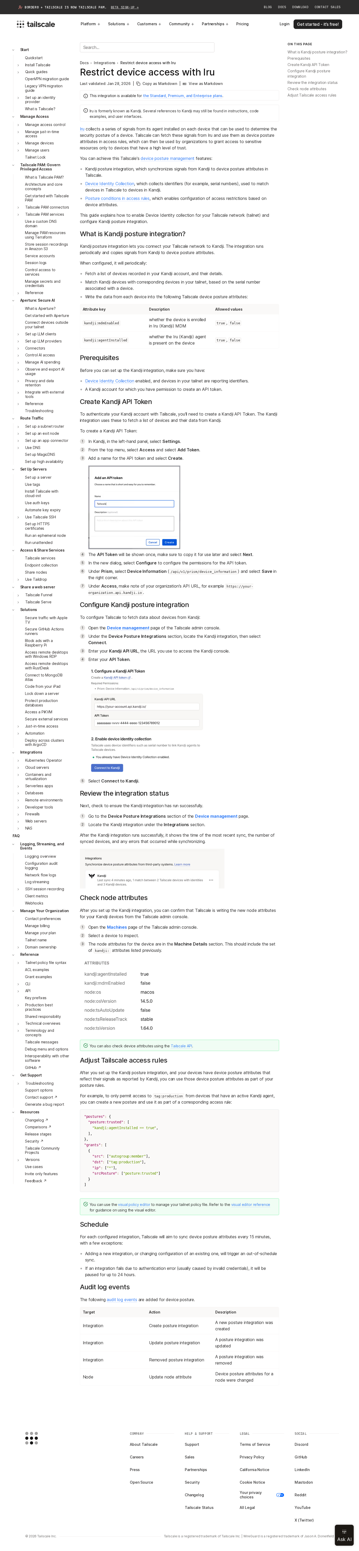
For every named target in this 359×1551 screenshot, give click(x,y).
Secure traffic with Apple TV (46, 619)
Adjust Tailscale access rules (312, 95)
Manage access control (45, 124)
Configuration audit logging (41, 865)
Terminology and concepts (39, 1032)
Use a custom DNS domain (41, 223)
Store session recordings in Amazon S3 (46, 246)
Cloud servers (37, 767)
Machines (117, 927)
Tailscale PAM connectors (47, 207)
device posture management (167, 158)
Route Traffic (31, 418)
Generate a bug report (44, 1104)
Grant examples (38, 976)
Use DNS (32, 447)
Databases (34, 793)
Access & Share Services (42, 550)
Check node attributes (307, 89)
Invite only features (41, 1173)
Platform (88, 24)
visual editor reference (250, 1204)
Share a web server (37, 587)
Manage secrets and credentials (42, 283)
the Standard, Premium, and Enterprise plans (182, 95)
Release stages (38, 1134)
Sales (189, 1457)
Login (284, 24)
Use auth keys (37, 503)
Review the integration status (313, 82)
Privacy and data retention (39, 382)
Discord (301, 1444)
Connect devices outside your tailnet (46, 324)
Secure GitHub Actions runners (44, 631)
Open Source (141, 1482)
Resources (30, 1112)
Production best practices (39, 1007)
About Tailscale (144, 1444)
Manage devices (39, 143)
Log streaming (37, 882)
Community (179, 24)
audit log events (122, 1299)
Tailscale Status (199, 1507)
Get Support (31, 1075)
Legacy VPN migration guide (44, 88)
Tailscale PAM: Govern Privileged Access (40, 167)
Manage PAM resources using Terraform (45, 235)
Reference (34, 293)
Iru (82, 129)
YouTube (303, 1507)
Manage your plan (40, 933)
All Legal (247, 1507)
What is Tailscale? (40, 109)
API (28, 991)
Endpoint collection (41, 565)
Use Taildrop (36, 579)
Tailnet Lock (35, 157)
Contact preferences (43, 919)
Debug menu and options (46, 1049)
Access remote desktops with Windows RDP (46, 654)
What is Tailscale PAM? (44, 177)
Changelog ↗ (36, 1120)
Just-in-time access (41, 726)
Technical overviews (42, 1023)
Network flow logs (40, 875)
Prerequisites (299, 58)
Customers (147, 24)
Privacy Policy (252, 1457)
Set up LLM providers (43, 341)
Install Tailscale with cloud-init (41, 493)
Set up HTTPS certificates (37, 526)
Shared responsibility (43, 1016)
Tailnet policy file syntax (45, 963)
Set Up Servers (33, 469)
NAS (29, 828)
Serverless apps (39, 786)
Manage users (37, 150)
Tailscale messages (41, 1042)
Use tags (32, 484)
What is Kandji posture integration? (317, 52)
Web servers (36, 821)
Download (300, 7)
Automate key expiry (43, 510)
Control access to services (40, 271)
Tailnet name (36, 940)
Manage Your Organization (44, 910)
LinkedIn (302, 1469)
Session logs (36, 263)
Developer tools (39, 807)
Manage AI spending (42, 362)
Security (192, 1482)
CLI (27, 984)
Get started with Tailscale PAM (47, 198)
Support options (39, 1090)
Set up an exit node (42, 433)
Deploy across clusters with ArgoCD (44, 742)
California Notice (254, 1469)
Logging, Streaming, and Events (42, 846)
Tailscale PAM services (44, 214)
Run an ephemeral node (45, 535)
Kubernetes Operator (43, 760)
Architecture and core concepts (44, 186)
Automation (35, 733)
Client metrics (36, 896)
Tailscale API (181, 1046)
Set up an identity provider (40, 99)
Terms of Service (255, 1444)
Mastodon (304, 1482)
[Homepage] (39, 1438)
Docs (282, 7)
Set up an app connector (46, 440)
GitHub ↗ (33, 1067)
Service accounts (40, 256)
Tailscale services (40, 558)
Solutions (116, 24)
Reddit (300, 1495)
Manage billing (37, 926)
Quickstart (34, 57)
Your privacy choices (251, 1495)
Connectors (35, 348)
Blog (268, 7)
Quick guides (36, 72)
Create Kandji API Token (308, 65)
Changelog (194, 1495)
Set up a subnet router (44, 426)
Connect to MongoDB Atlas (43, 677)
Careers (137, 1457)
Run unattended (39, 542)
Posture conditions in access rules (117, 198)
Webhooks (34, 903)
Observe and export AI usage (44, 371)
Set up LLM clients (40, 334)
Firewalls (32, 814)
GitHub (301, 1457)
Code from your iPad (42, 686)
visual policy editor (134, 1204)
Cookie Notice (252, 1482)
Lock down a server (42, 693)
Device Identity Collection (109, 183)
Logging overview (40, 856)
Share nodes (36, 572)
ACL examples (37, 969)
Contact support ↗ (41, 1097)
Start (24, 49)
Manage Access (34, 116)
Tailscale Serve (38, 602)
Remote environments (44, 800)
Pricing (242, 24)
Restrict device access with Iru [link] (148, 63)
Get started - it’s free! (318, 24)
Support (192, 1444)
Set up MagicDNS (40, 454)
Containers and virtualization (38, 776)
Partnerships (213, 24)
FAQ (16, 835)
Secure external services (46, 719)
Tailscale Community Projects (42, 1150)
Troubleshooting (39, 410)
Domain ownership (41, 947)
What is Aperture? (40, 308)
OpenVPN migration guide (47, 79)
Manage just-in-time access (42, 133)
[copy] (272, 1116)
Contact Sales (328, 7)
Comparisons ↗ (38, 1127)
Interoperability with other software (47, 1058)
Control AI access (40, 355)
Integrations (31, 752)
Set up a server (38, 477)
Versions (32, 1160)
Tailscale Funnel (39, 595)
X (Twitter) (304, 1520)
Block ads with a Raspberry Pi (39, 642)
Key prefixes (36, 998)
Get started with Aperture (47, 315)
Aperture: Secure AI (37, 300)
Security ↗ (34, 1141)
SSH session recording (44, 889)
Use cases (34, 1166)
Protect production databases (41, 702)
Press (135, 1469)
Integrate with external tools (44, 394)
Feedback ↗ (36, 1181)
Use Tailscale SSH (40, 517)
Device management (128, 627)
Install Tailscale (38, 65)
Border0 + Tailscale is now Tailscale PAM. (82, 7)
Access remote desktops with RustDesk (46, 665)
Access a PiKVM (38, 712)
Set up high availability (44, 461)
